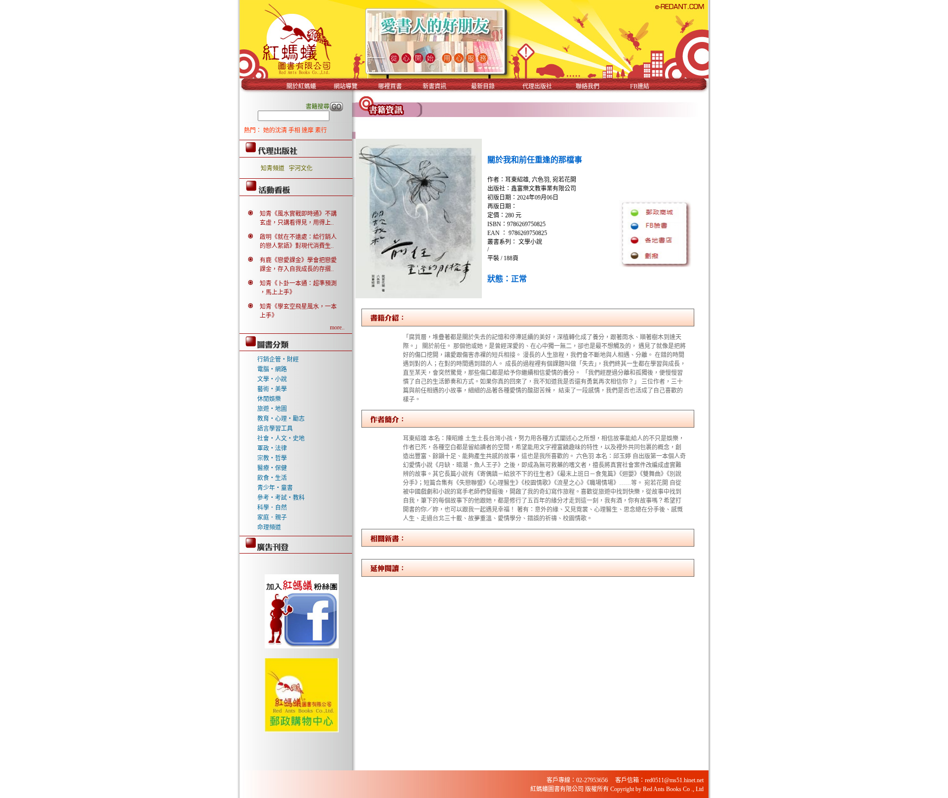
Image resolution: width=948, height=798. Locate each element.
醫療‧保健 (272, 468)
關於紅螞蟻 (301, 86)
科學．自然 (272, 507)
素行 (321, 130)
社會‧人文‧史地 (281, 438)
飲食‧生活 (272, 478)
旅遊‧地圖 (272, 408)
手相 (295, 130)
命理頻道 (269, 527)
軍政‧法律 (272, 448)
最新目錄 (483, 86)
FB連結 (639, 86)
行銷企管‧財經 (278, 359)
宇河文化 (301, 168)
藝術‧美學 (272, 389)
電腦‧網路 (272, 369)
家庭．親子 (272, 517)
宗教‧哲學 (272, 458)
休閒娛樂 (269, 399)
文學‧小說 (272, 379)
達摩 (308, 130)
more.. (337, 327)
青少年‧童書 (275, 487)
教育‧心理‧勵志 (281, 418)
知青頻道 (272, 168)
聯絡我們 (587, 86)
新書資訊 (434, 86)
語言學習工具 (275, 428)
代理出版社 (537, 86)
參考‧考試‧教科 (281, 497)
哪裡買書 (390, 86)
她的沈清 (275, 130)
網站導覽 (345, 86)
